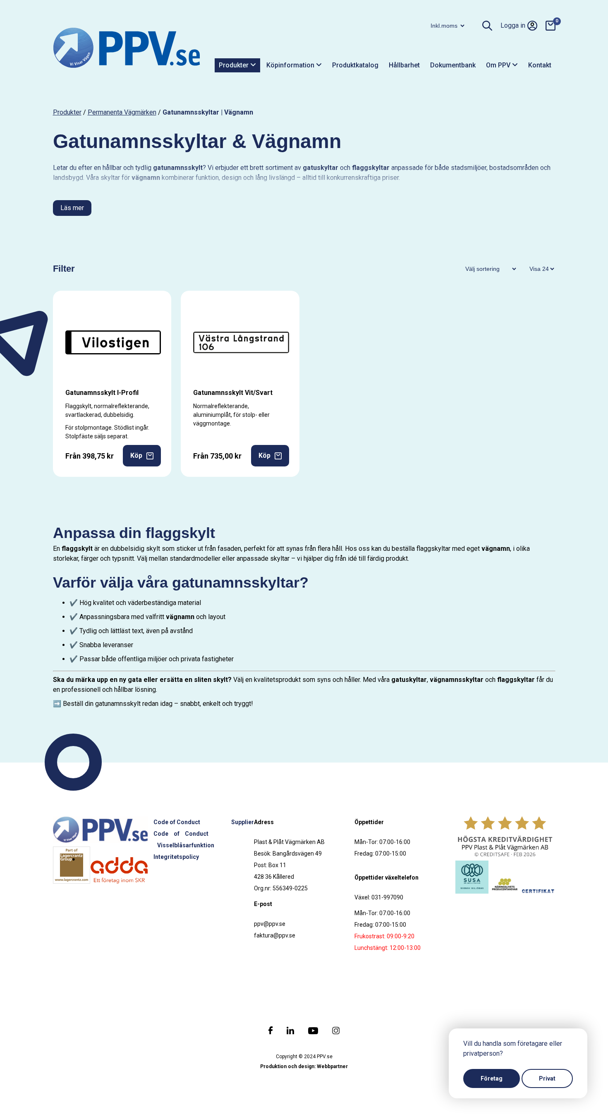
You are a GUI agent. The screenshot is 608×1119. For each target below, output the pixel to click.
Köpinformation (291, 65)
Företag (492, 1078)
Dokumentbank (453, 65)
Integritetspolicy (176, 857)
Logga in (512, 25)
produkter (67, 112)
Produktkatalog (355, 65)
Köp (136, 455)
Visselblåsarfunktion (185, 845)
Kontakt (539, 65)
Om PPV (499, 65)
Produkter (234, 65)
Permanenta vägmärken (122, 112)
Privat (547, 1078)
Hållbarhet (404, 65)
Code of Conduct (176, 822)
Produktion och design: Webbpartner (304, 1066)
